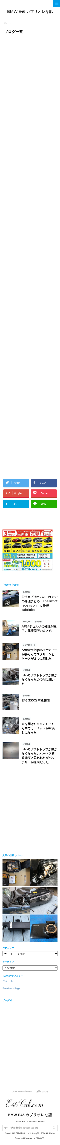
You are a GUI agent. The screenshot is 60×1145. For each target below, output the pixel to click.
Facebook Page (11, 988)
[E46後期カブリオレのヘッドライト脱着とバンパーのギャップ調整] (44, 900)
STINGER (40, 1138)
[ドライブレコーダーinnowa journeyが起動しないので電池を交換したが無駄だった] (44, 928)
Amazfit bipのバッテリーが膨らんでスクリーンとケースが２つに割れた (39, 654)
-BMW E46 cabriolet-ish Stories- (30, 1121)
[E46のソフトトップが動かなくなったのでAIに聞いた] (16, 900)
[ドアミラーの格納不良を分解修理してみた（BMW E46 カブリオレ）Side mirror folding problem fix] (44, 872)
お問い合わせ (42, 1091)
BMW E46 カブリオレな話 (30, 11)
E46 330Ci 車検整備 (36, 700)
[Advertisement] (30, 82)
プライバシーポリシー (22, 1091)
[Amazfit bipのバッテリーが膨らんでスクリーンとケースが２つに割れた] (16, 872)
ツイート (7, 981)
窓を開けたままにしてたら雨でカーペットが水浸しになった (38, 728)
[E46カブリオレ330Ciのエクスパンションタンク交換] (16, 928)
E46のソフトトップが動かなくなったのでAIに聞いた (39, 679)
